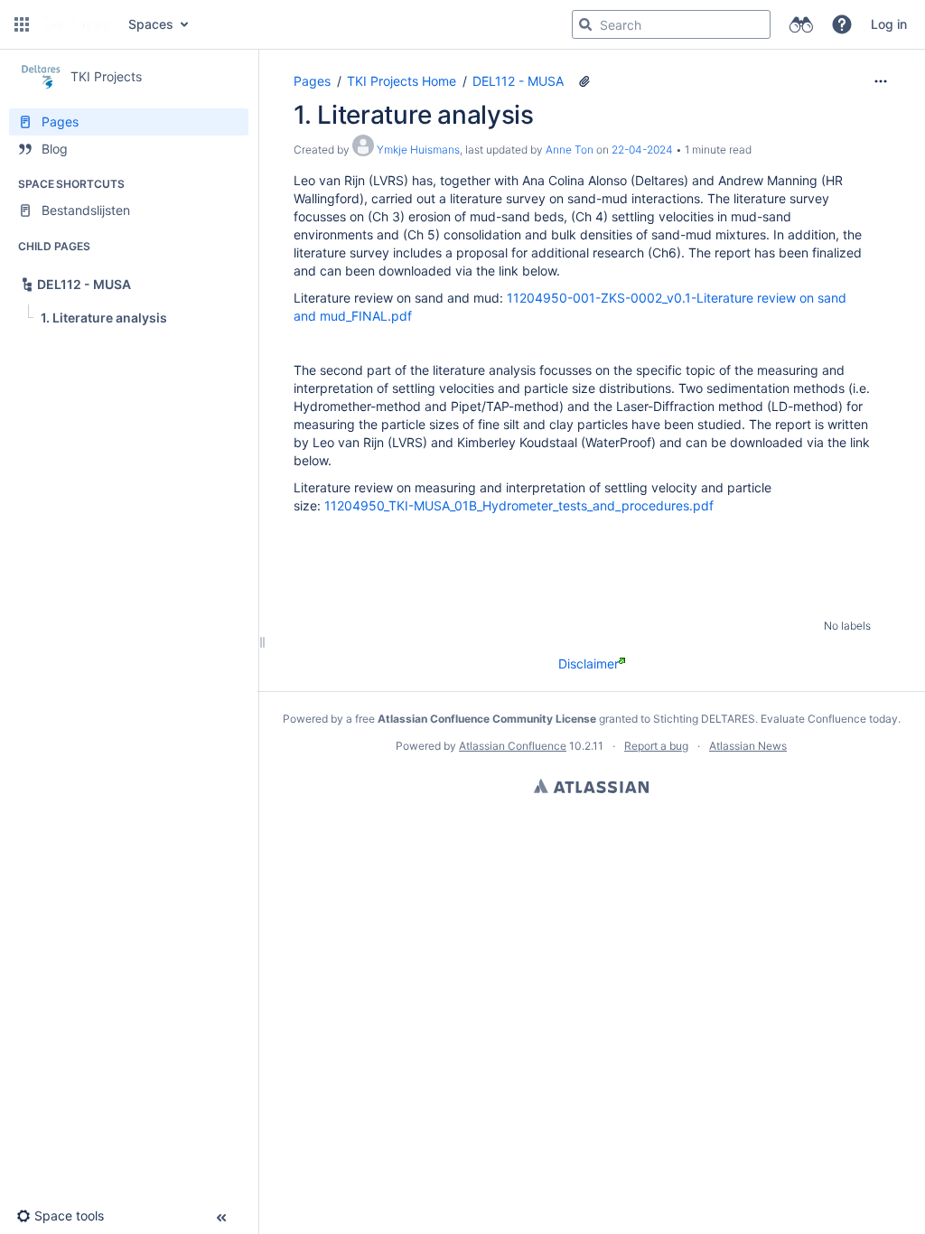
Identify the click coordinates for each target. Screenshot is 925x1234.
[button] (21, 24)
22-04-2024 (642, 149)
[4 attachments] (584, 81)
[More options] (881, 81)
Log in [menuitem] (889, 24)
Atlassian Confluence (512, 746)
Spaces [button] (150, 24)
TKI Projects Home (401, 81)
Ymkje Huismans (418, 149)
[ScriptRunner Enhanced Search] (801, 24)
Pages (312, 81)
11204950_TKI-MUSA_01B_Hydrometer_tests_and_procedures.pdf (519, 505)
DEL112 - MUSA (518, 81)
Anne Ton (569, 149)
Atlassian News (748, 746)
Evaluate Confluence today (829, 718)
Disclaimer (588, 663)
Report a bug (656, 746)
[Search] (585, 24)
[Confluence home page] (76, 24)
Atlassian (591, 786)
